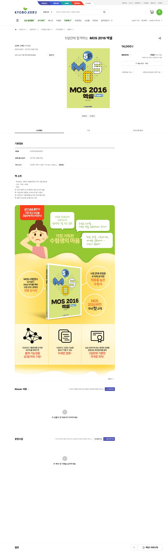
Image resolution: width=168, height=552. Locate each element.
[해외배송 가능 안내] (133, 72)
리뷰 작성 (111, 389)
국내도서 (22, 29)
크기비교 (92, 116)
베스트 (50, 20)
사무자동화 (59, 29)
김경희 (17, 46)
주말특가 (67, 20)
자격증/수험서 (46, 29)
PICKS (95, 20)
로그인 (131, 3)
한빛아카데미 (19, 49)
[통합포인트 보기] (130, 55)
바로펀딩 (78, 20)
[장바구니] (152, 12)
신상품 (87, 20)
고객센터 (159, 3)
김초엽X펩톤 (29, 20)
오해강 (22, 46)
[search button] (104, 12)
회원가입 (124, 3)
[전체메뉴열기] (17, 20)
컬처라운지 (105, 20)
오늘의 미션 (135, 20)
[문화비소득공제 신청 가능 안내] (162, 72)
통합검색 (46, 12)
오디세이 (41, 20)
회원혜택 (137, 3)
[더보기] (111, 20)
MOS (69, 29)
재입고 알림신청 (152, 547)
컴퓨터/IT (33, 29)
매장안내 (153, 3)
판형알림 (61, 165)
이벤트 (58, 20)
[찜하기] (134, 547)
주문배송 (146, 3)
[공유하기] (159, 38)
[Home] (16, 29)
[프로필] (159, 12)
